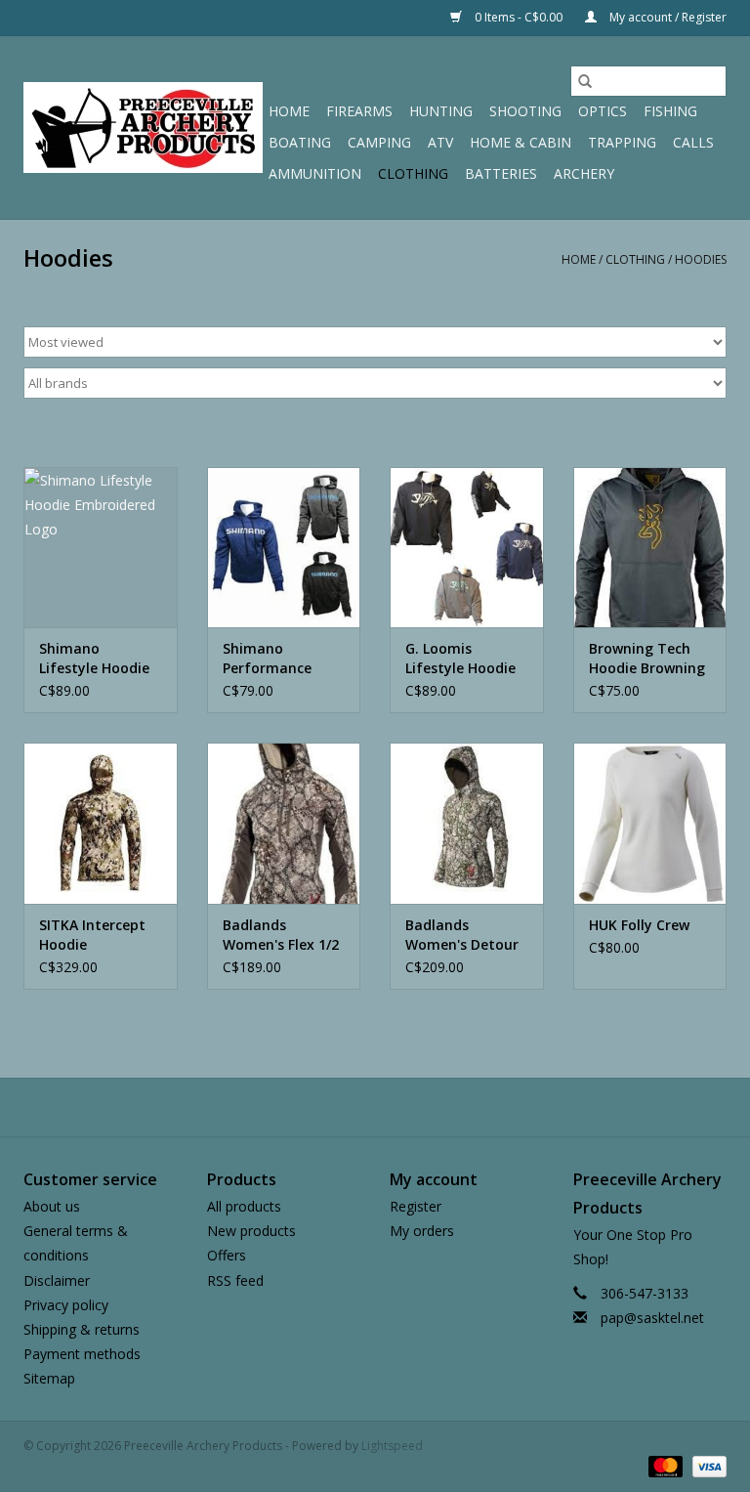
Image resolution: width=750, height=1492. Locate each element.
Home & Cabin (520, 142)
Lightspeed (392, 1445)
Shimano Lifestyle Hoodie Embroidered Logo (94, 658)
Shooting (525, 111)
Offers (226, 1255)
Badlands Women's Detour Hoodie (462, 935)
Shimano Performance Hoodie (267, 658)
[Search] (585, 81)
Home (289, 111)
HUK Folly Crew (639, 925)
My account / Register (666, 17)
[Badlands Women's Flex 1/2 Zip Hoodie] (284, 823)
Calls (693, 142)
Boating (300, 142)
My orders (422, 1230)
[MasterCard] (664, 1465)
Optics (602, 111)
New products (251, 1230)
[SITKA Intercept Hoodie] (100, 823)
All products (244, 1206)
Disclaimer (56, 1280)
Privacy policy (65, 1305)
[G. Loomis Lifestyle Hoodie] (467, 547)
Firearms (359, 111)
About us (51, 1206)
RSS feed (235, 1280)
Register (415, 1206)
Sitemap (49, 1378)
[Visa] (706, 1465)
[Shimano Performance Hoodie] (284, 547)
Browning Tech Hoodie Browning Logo (647, 658)
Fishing (670, 111)
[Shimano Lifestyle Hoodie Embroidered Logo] (100, 547)
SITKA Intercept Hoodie (92, 935)
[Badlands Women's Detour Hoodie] (467, 823)
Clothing (413, 173)
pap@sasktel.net (652, 1317)
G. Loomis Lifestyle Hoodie (460, 658)
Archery (584, 173)
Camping (379, 142)
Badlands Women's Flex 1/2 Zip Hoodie (281, 935)
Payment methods (82, 1353)
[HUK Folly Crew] (650, 823)
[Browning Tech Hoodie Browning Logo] (650, 547)
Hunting (441, 111)
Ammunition (315, 173)
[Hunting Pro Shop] (143, 127)
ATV (440, 142)
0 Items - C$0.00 (518, 17)
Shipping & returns (81, 1329)
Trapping (622, 142)
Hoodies (701, 259)
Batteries (501, 173)
